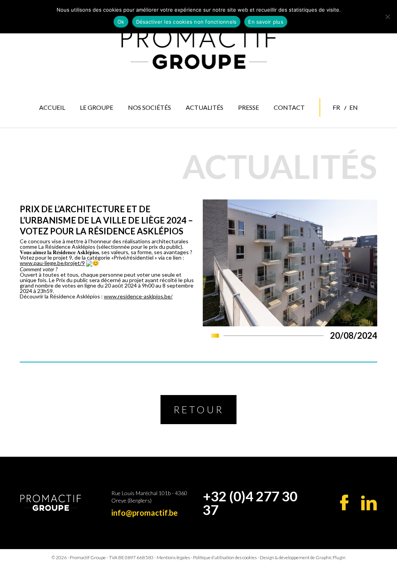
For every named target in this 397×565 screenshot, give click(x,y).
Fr (336, 107)
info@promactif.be (144, 512)
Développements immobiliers (158, 141)
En (353, 107)
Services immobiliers (151, 125)
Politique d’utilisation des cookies (225, 557)
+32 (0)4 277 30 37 (250, 503)
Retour (199, 409)
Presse (248, 107)
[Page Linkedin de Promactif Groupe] (369, 503)
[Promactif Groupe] (198, 49)
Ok (120, 22)
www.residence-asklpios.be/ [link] (138, 296)
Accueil (52, 107)
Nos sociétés (149, 107)
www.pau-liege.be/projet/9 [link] (52, 263)
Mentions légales (173, 557)
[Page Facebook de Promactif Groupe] (344, 502)
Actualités (204, 107)
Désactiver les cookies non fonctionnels (186, 22)
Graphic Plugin (330, 557)
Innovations (152, 155)
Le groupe (96, 107)
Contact (289, 107)
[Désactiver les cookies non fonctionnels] (387, 17)
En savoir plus (265, 22)
